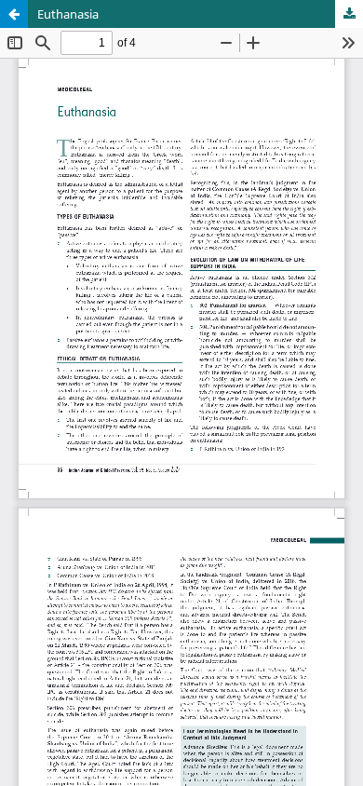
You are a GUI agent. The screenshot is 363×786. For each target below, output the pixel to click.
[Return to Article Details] (14, 14)
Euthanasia (68, 14)
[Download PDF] (349, 14)
